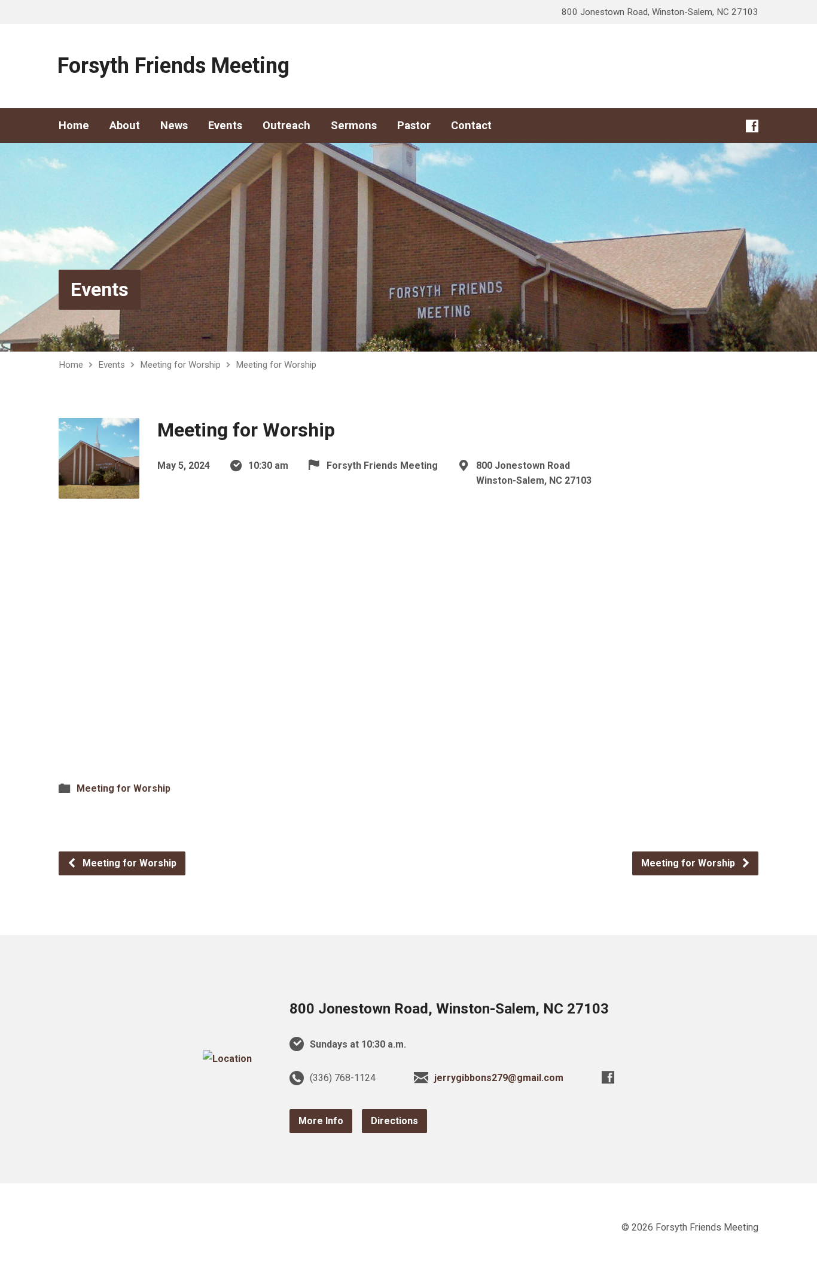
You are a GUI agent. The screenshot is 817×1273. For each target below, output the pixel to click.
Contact (471, 125)
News (174, 125)
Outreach (286, 125)
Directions (394, 1121)
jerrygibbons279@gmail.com (498, 1077)
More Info (320, 1121)
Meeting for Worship (180, 364)
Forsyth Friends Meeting (173, 65)
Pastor (414, 125)
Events (225, 125)
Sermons (354, 125)
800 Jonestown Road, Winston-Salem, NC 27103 (449, 1008)
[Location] (227, 1058)
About (124, 125)
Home (74, 125)
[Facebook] (752, 126)
